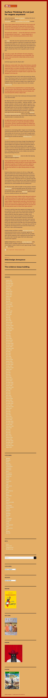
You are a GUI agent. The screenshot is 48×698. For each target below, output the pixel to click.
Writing (8, 531)
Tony (7, 249)
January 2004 (9, 439)
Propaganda (9, 505)
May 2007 (8, 374)
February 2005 (9, 418)
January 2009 (9, 341)
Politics (8, 503)
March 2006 (9, 397)
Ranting (16, 249)
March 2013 (8, 290)
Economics (8, 469)
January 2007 (9, 380)
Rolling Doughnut (8, 694)
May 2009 (8, 335)
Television (8, 520)
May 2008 (8, 354)
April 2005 (8, 414)
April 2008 (8, 356)
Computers (8, 468)
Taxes (7, 516)
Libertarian (8, 481)
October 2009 (9, 327)
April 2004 (8, 434)
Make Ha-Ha (9, 486)
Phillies (8, 500)
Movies (7, 492)
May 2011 (8, 309)
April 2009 (8, 337)
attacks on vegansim (20, 18)
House (7, 479)
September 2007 (10, 367)
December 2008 (9, 343)
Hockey (7, 477)
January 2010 (9, 324)
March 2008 (9, 358)
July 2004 (8, 429)
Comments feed (9, 547)
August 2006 (9, 388)
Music (7, 494)
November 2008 (9, 345)
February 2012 (9, 302)
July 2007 (8, 371)
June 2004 (8, 431)
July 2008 (8, 351)
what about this (8, 84)
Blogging (8, 460)
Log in (7, 544)
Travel (7, 523)
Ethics (7, 471)
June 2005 (8, 411)
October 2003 (9, 444)
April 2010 (8, 319)
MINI (7, 489)
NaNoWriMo (9, 495)
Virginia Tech (9, 528)
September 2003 (9, 445)
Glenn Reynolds (16, 155)
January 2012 (9, 304)
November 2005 (9, 403)
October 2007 (9, 366)
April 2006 (8, 395)
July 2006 (8, 390)
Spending (8, 513)
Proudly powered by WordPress (19, 694)
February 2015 (9, 281)
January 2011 (9, 312)
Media (7, 487)
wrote (8, 40)
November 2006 (9, 384)
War (7, 529)
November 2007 (9, 364)
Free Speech (9, 473)
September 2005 (10, 406)
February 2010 (9, 322)
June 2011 (8, 307)
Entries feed (9, 545)
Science (8, 511)
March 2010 (8, 320)
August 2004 (9, 427)
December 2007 (9, 362)
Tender (7, 521)
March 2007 (9, 377)
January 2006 (9, 400)
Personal (8, 499)
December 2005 (9, 401)
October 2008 (9, 346)
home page (24, 191)
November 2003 (9, 442)
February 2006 (9, 398)
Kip (7, 246)
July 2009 (8, 332)
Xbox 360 (8, 533)
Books (7, 461)
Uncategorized (9, 524)
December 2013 (9, 285)
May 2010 (8, 317)
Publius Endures (10, 507)
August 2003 (9, 447)
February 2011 (9, 311)
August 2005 (9, 408)
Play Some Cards (10, 502)
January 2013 (9, 293)
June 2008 (8, 353)
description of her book (28, 230)
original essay (8, 188)
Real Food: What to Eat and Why (22, 21)
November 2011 (9, 306)
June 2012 (8, 299)
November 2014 (9, 283)
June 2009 (8, 333)
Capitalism (8, 464)
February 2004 (9, 437)
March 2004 (9, 435)
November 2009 (9, 325)
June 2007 (8, 372)
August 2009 (9, 330)
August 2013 (8, 286)
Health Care (8, 476)
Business (8, 463)
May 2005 (8, 413)
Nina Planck (7, 21)
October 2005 (9, 405)
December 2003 (9, 440)
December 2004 (9, 421)
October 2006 (9, 385)
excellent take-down (27, 241)
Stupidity (20, 249)
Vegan (23, 249)
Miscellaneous (9, 490)
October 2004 (9, 424)
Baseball (8, 458)
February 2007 (9, 379)
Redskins (8, 510)
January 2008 (9, 361)
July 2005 (8, 410)
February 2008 (9, 359)
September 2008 (10, 348)
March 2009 (9, 338)
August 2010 (9, 314)
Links (7, 482)
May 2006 (8, 393)
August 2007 (9, 369)
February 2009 (9, 340)
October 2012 (9, 294)
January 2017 (9, 280)
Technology (9, 518)
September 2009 (10, 328)
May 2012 (8, 301)
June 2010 (8, 315)
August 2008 (9, 350)
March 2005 (9, 416)
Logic (7, 484)
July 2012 (8, 298)
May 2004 (8, 432)
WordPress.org (9, 549)
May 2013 (8, 288)
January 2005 (9, 419)
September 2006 (10, 387)
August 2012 (8, 296)
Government (9, 474)
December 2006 (9, 382)
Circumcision (9, 466)
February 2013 (9, 291)
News (7, 497)
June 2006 (8, 392)
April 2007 (8, 375)
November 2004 (9, 422)
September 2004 (10, 426)
